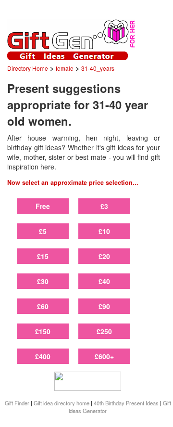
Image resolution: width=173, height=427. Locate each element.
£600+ (104, 356)
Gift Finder (17, 403)
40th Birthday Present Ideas (126, 403)
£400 (42, 356)
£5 (43, 231)
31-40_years (97, 68)
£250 (104, 331)
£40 (104, 281)
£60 (43, 306)
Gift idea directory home (61, 403)
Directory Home (27, 68)
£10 (104, 231)
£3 (104, 206)
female (65, 68)
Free (43, 206)
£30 (43, 281)
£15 (43, 256)
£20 (104, 256)
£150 (42, 331)
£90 (104, 306)
